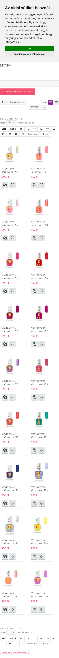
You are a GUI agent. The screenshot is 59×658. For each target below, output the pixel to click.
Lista (56, 102)
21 (3, 134)
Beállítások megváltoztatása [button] (29, 54)
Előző (13, 129)
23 (16, 134)
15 (21, 129)
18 (41, 129)
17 (34, 129)
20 (54, 129)
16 (28, 129)
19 (47, 129)
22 (10, 134)
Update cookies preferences (14, 653)
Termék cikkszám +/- (11, 102)
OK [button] (29, 48)
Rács (50, 102)
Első (4, 129)
